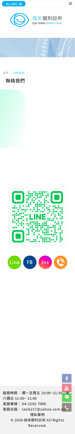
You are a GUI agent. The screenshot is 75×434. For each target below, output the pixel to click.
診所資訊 (19, 73)
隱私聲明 (37, 414)
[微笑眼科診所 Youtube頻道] (67, 388)
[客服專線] (67, 407)
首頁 (6, 73)
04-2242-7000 (34, 403)
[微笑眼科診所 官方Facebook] (67, 378)
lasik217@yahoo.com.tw (44, 409)
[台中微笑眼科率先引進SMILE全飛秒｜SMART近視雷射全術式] (37, 20)
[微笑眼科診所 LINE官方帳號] (67, 397)
